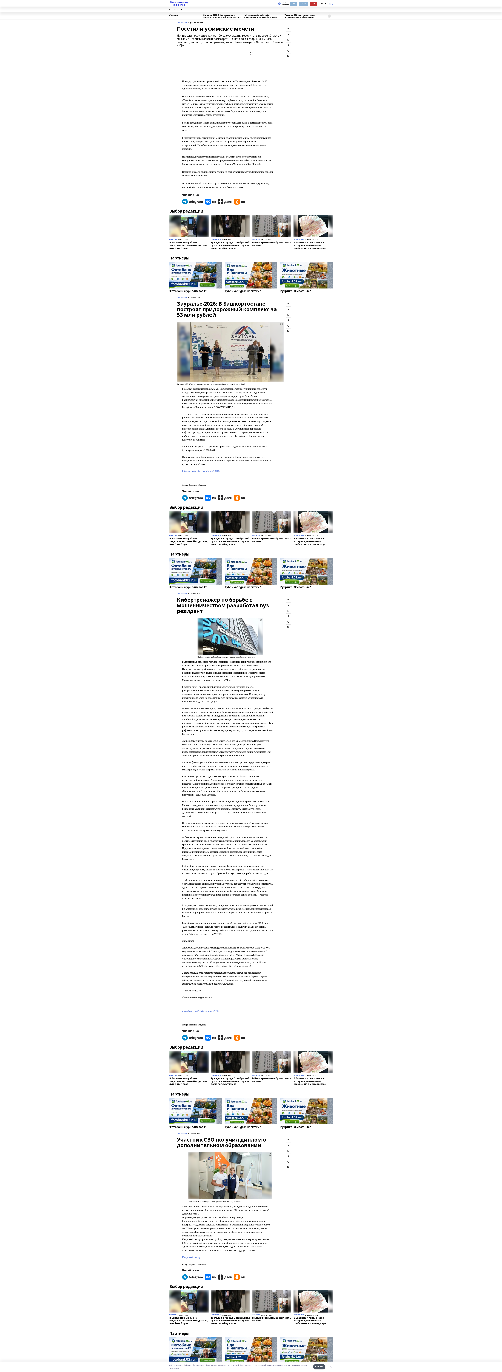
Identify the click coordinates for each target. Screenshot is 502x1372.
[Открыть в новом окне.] (192, 202)
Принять (319, 1366)
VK (170, 10)
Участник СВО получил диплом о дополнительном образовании (299, 16)
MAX (304, 3)
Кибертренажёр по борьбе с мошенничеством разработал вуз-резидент (260, 16)
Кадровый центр (191, 1257)
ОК (314, 3)
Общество (182, 23)
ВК (294, 3)
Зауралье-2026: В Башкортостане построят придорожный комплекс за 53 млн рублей (222, 16)
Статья (173, 15)
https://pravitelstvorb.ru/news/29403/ (201, 471)
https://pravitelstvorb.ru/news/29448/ (200, 1010)
